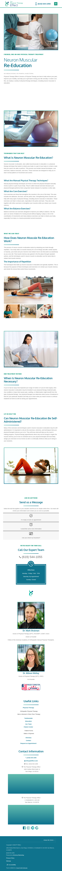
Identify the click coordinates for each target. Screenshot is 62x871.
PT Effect (18, 845)
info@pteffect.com (32, 761)
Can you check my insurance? (31, 538)
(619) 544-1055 (32, 557)
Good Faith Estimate (21, 868)
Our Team (28, 724)
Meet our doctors (31, 94)
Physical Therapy (28, 707)
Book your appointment (31, 89)
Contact (28, 740)
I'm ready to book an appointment (31, 520)
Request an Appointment (28, 743)
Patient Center (28, 727)
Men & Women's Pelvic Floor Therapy (28, 714)
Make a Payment (29, 733)
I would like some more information (31, 529)
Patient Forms (29, 730)
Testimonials (28, 718)
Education (28, 721)
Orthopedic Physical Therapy (29, 711)
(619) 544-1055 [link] (44, 4)
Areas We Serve (48, 840)
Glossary (28, 737)
